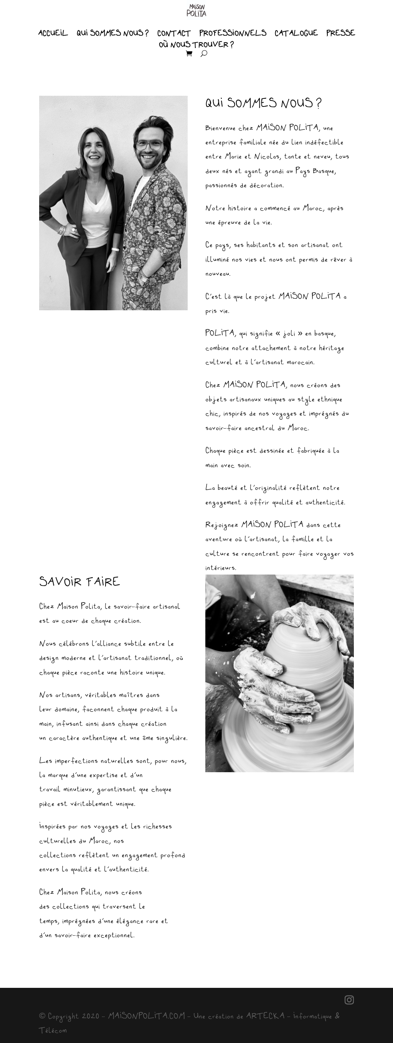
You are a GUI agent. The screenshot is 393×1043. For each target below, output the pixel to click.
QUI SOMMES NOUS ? (113, 33)
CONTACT (174, 33)
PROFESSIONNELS (233, 33)
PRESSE (341, 33)
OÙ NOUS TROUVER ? (196, 45)
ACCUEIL (53, 33)
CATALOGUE (296, 33)
